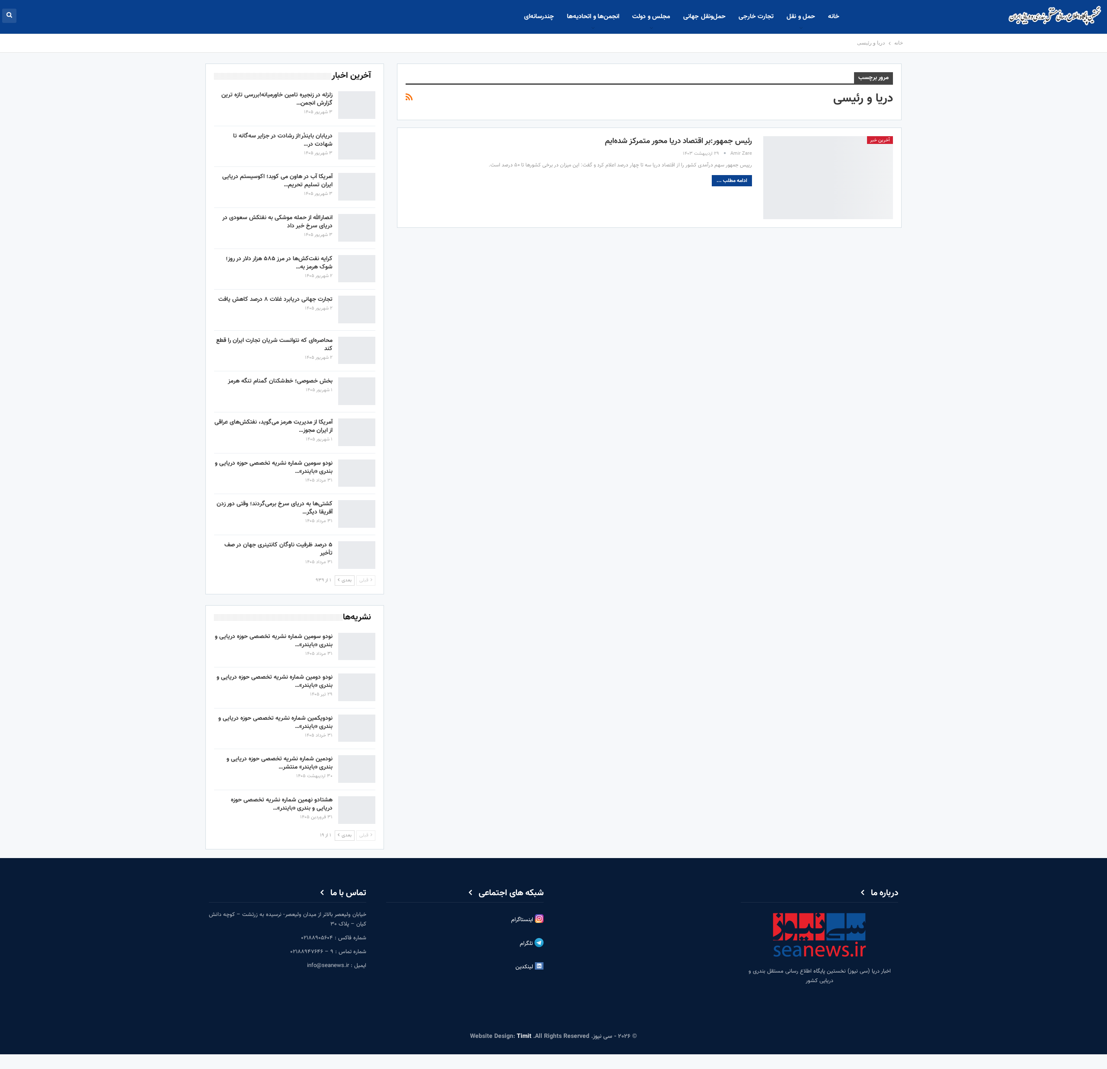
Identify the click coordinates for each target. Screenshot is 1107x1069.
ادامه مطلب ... (732, 181)
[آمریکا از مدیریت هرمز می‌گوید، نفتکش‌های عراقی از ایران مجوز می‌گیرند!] (356, 432)
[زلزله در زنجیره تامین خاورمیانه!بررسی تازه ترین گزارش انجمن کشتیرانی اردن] (356, 105)
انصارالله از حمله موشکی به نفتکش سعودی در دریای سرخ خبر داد (277, 222)
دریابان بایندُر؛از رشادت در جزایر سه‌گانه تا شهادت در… (283, 140)
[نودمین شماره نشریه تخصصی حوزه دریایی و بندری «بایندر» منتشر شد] (356, 769)
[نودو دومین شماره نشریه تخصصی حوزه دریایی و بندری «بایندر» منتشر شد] (356, 687)
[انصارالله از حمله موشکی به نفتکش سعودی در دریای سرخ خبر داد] (356, 228)
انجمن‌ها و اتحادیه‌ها (593, 17)
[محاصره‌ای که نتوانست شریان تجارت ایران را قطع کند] (356, 350)
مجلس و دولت (651, 17)
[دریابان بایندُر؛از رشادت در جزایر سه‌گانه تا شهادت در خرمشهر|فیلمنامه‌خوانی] (356, 146)
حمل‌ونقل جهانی (704, 17)
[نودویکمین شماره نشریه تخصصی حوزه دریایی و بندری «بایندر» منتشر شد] (356, 728)
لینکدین (525, 967)
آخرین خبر (880, 140)
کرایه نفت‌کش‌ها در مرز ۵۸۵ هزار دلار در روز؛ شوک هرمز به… (279, 263)
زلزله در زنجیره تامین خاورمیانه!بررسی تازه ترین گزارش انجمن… (277, 99)
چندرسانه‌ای (539, 17)
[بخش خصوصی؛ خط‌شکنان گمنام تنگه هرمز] (356, 391)
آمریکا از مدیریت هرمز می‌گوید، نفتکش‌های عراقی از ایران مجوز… (273, 426)
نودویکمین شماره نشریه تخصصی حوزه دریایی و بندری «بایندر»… (275, 722)
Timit (524, 1036)
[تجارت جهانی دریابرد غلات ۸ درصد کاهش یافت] (356, 309)
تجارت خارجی (756, 17)
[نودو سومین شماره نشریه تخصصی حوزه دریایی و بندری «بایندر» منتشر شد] (356, 473)
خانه (833, 17)
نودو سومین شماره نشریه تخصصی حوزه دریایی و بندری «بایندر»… (274, 467)
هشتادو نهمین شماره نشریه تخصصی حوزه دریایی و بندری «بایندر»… (282, 804)
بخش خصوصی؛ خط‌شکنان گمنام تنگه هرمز (280, 381)
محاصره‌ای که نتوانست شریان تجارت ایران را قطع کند (274, 345)
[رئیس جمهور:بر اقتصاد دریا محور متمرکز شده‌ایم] (828, 177)
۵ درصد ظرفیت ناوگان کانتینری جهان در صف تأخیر (278, 549)
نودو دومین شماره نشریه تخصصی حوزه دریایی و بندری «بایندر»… (275, 681)
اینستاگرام (523, 920)
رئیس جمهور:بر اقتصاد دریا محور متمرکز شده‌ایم (678, 141)
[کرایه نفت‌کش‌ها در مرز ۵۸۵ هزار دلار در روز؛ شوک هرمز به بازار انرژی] (356, 269)
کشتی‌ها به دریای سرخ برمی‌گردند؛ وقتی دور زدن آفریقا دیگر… (275, 508)
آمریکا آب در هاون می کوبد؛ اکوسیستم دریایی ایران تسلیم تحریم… (277, 181)
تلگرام (527, 943)
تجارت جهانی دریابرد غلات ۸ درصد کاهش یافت (275, 299)
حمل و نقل (801, 17)
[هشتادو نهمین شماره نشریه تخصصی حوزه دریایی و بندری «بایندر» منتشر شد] (356, 810)
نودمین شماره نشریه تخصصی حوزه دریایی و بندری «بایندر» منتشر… (280, 763)
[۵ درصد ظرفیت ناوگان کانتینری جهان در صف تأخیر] (356, 555)
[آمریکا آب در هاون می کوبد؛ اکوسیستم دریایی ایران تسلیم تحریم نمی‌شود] (356, 187)
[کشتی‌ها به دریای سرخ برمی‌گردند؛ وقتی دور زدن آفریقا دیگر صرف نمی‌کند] (356, 514)
